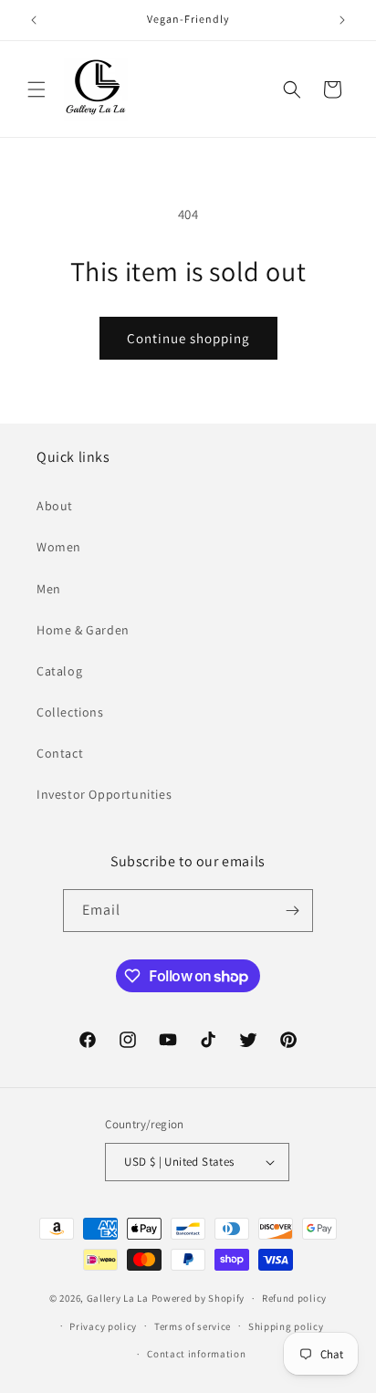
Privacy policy (103, 1326)
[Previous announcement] (34, 20)
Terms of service (192, 1326)
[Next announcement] (342, 20)
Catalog (59, 671)
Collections (70, 712)
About (55, 506)
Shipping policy (286, 1326)
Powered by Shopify (198, 1298)
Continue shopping (188, 338)
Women (59, 547)
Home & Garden (83, 630)
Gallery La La (118, 1298)
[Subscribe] (292, 910)
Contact (60, 753)
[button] (36, 89)
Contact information (196, 1353)
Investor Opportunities (104, 794)
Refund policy (294, 1298)
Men (49, 589)
